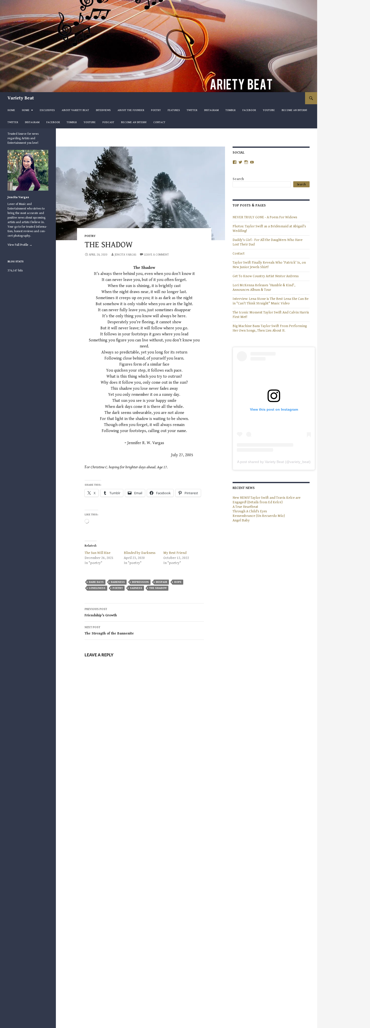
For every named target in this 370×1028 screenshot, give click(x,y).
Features (174, 110)
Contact (159, 122)
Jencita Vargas (125, 254)
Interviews (103, 110)
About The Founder (131, 110)
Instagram (211, 110)
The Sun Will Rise (97, 553)
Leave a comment (156, 254)
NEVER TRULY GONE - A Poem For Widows (265, 217)
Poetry (156, 110)
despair (161, 582)
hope (177, 582)
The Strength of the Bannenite (109, 630)
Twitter (192, 110)
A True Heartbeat (245, 507)
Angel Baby (241, 520)
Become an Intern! (294, 110)
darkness (118, 582)
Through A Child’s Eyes (250, 511)
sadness (136, 588)
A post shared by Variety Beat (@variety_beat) (274, 462)
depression (140, 582)
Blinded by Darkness (140, 553)
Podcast (108, 122)
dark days (96, 582)
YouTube (269, 110)
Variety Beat (21, 98)
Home (11, 110)
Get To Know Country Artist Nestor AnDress (266, 276)
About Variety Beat (75, 110)
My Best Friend (175, 553)
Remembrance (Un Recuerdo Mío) (259, 516)
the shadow (158, 588)
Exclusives (47, 110)
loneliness (97, 588)
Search (238, 179)
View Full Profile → (20, 244)
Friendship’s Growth (101, 612)
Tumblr (231, 110)
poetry (90, 236)
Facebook (249, 110)
